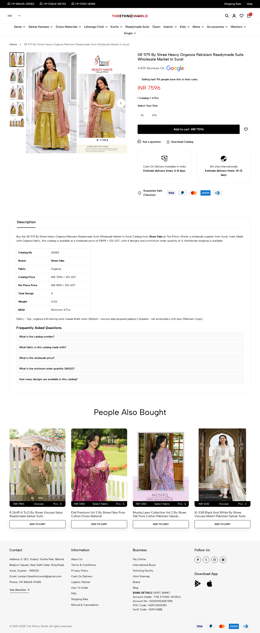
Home (13, 44)
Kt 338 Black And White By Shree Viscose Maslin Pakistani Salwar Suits (220, 514)
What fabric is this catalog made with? (42, 347)
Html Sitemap (141, 576)
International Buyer (144, 565)
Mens (196, 27)
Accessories (215, 27)
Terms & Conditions (83, 565)
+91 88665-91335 (30, 582)
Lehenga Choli (94, 27)
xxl (40, 498)
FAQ (73, 593)
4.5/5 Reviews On (152, 68)
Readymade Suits (137, 27)
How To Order (79, 587)
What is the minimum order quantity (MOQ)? (47, 368)
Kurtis (115, 27)
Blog (135, 587)
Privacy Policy (79, 570)
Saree (18, 27)
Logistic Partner (80, 582)
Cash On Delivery (82, 576)
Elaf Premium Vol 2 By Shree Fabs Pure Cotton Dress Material (98, 514)
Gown (156, 27)
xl (32, 498)
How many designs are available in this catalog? (48, 379)
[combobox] (14, 16)
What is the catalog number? (36, 336)
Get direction (18, 590)
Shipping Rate (79, 599)
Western (236, 27)
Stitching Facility (143, 570)
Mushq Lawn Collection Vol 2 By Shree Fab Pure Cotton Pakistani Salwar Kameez (159, 514)
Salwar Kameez (38, 27)
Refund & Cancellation (85, 605)
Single (128, 33)
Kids (183, 27)
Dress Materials (66, 27)
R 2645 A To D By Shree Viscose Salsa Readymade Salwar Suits (36, 514)
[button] (120, 103)
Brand (136, 582)
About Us (76, 559)
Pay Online (139, 559)
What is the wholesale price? (37, 358)
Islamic (168, 27)
